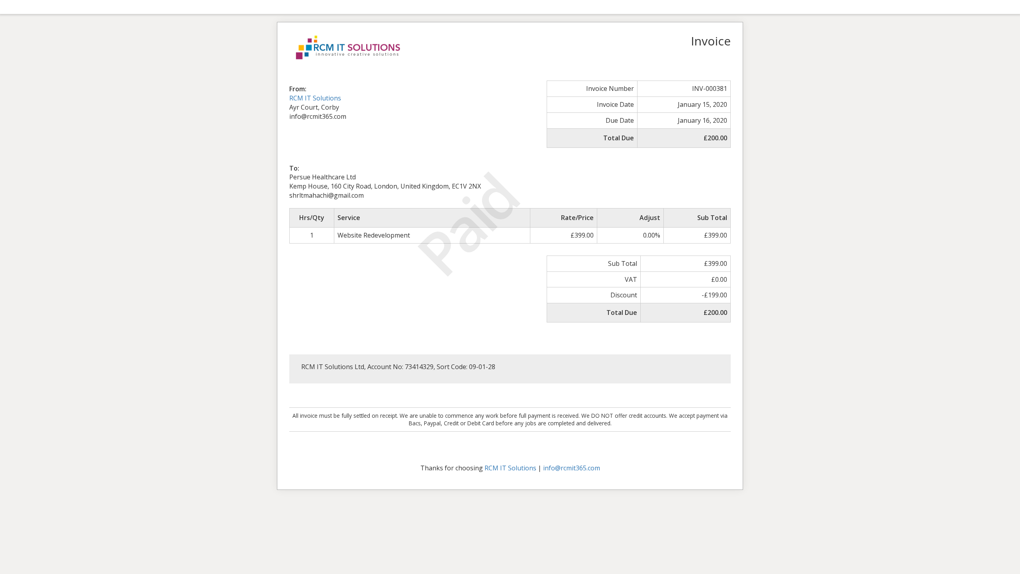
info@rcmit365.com (571, 468)
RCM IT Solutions (315, 98)
